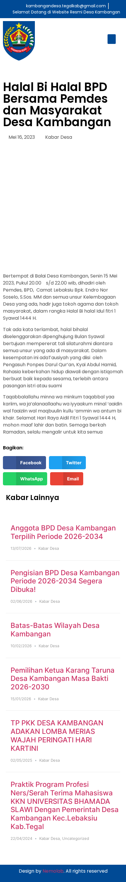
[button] (112, 39)
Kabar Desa (58, 137)
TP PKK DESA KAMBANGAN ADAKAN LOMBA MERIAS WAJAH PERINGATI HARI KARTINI (57, 735)
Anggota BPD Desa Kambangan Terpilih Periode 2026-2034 (63, 532)
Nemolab (53, 871)
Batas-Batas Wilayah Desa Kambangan (55, 629)
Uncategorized (75, 838)
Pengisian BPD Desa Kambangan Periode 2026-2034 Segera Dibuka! (65, 581)
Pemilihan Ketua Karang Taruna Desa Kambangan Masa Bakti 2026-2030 (63, 678)
